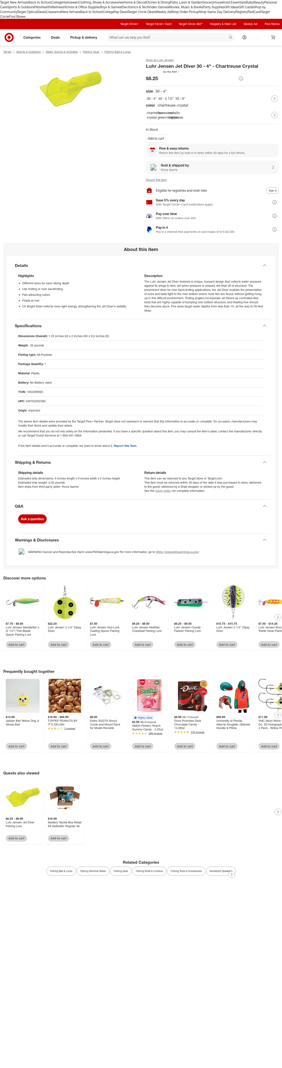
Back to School (39, 2)
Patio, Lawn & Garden (186, 2)
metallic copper (172, 115)
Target (7, 52)
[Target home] (9, 37)
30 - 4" (152, 98)
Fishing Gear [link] (121, 871)
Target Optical (27, 12)
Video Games (159, 7)
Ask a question (32, 519)
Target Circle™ (129, 24)
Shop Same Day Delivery (217, 12)
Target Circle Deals (142, 12)
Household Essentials (230, 2)
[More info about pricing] (241, 78)
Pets (37, 7)
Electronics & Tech (135, 7)
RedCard (254, 12)
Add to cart (156, 138)
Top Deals (121, 12)
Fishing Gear (91, 52)
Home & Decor (134, 2)
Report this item (156, 180)
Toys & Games (110, 7)
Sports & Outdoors (20, 7)
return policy (163, 490)
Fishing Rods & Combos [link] (149, 871)
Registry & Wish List (223, 24)
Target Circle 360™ (191, 24)
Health (46, 7)
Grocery (208, 2)
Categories (32, 37)
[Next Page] (274, 98)
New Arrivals (71, 12)
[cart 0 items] (273, 37)
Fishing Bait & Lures (117, 52)
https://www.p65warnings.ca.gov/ (177, 552)
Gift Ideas (231, 7)
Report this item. (125, 445)
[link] (163, 72)
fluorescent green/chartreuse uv (162, 115)
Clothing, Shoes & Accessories (101, 2)
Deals (42, 12)
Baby (250, 2)
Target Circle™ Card (158, 24)
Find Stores (17, 16)
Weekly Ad (163, 12)
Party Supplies (213, 7)
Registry (241, 12)
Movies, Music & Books (186, 7)
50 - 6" (180, 98)
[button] (163, 72)
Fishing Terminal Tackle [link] (93, 871)
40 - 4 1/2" (166, 98)
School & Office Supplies (82, 7)
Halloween (70, 2)
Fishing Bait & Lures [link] (61, 871)
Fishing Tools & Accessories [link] (186, 871)
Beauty (259, 2)
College (57, 2)
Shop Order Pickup (185, 12)
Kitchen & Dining (157, 2)
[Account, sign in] (252, 37)
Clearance (54, 12)
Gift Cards (246, 7)
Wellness (57, 7)
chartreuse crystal (151, 115)
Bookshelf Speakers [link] (221, 871)
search (231, 38)
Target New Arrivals (14, 2)
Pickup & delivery (83, 37)
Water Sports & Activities (62, 52)
